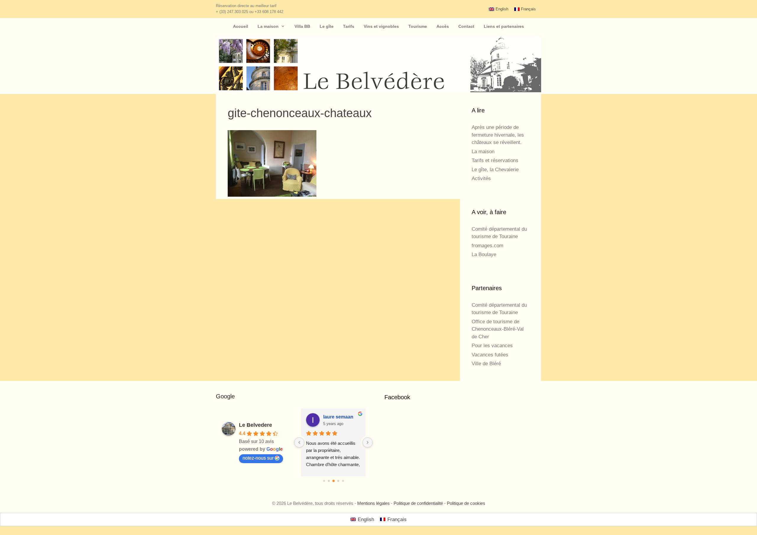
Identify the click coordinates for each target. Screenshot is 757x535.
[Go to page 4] (343, 481)
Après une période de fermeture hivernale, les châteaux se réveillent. (498, 135)
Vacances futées (490, 355)
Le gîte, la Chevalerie (495, 169)
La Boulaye (484, 254)
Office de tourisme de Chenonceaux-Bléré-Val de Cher (498, 329)
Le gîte (327, 26)
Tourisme (417, 26)
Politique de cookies (466, 503)
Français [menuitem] (528, 9)
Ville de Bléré (486, 363)
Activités (481, 178)
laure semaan (338, 416)
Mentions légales (373, 503)
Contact (466, 26)
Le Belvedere (255, 425)
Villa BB (302, 26)
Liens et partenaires (504, 26)
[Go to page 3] (338, 481)
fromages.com (487, 245)
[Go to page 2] (333, 481)
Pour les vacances (492, 345)
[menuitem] (498, 9)
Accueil (240, 26)
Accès (442, 26)
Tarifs (348, 26)
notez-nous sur (258, 457)
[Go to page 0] (324, 481)
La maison (268, 26)
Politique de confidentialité (418, 503)
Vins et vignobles (381, 26)
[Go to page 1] (329, 481)
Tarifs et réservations (495, 160)
